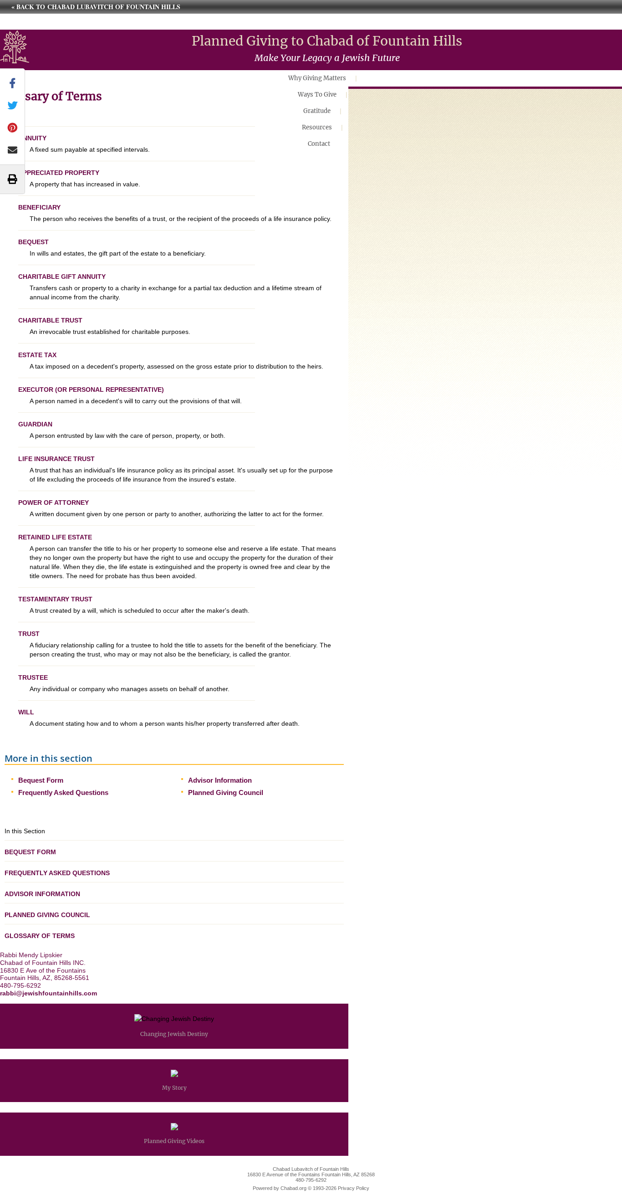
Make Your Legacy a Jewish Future (327, 57)
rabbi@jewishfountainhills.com (48, 993)
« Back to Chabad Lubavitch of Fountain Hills (95, 6)
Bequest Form (40, 780)
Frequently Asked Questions (63, 792)
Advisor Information (220, 780)
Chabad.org (293, 1188)
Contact (319, 144)
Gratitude (317, 111)
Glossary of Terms (40, 935)
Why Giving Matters (317, 78)
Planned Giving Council (225, 792)
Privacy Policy (353, 1188)
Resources (317, 127)
